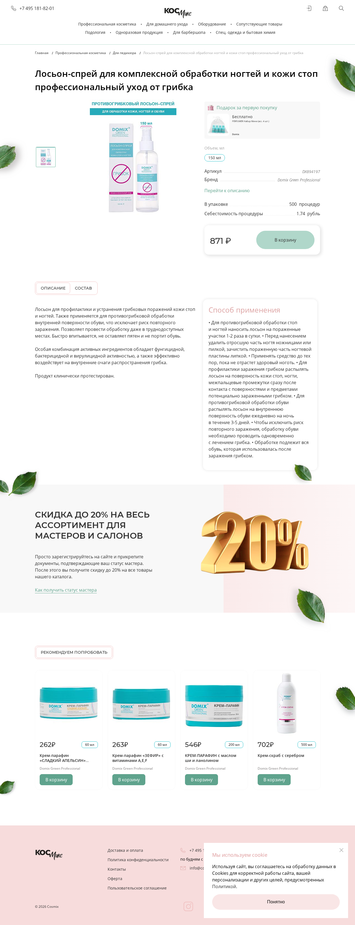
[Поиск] (341, 8)
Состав (83, 288)
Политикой (224, 886)
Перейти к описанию (227, 190)
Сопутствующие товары (259, 24)
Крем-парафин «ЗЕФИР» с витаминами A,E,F (138, 758)
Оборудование (212, 24)
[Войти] (309, 8)
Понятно (276, 901)
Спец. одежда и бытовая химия (245, 32)
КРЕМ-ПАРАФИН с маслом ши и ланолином (210, 758)
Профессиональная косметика (107, 24)
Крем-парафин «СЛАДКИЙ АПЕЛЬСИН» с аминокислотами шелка (65, 760)
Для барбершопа (189, 32)
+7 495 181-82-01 (36, 8)
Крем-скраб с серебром (281, 755)
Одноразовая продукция (139, 32)
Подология (95, 32)
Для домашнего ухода (167, 24)
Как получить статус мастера (66, 590)
